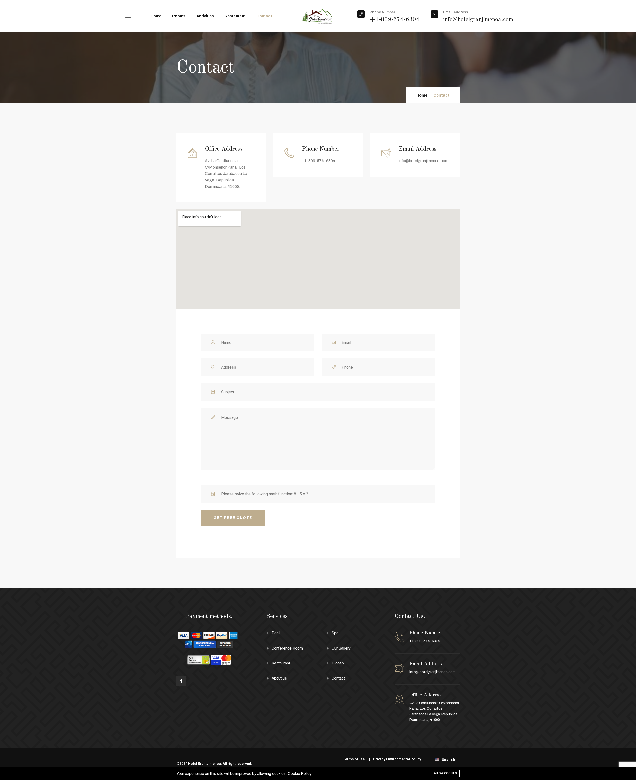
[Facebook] (181, 681)
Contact (264, 16)
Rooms (179, 16)
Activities (205, 16)
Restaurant (235, 16)
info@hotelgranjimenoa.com (432, 672)
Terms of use (354, 759)
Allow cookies (445, 773)
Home (156, 16)
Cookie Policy (300, 773)
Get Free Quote (233, 518)
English (449, 759)
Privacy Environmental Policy (397, 759)
